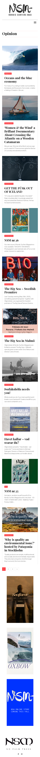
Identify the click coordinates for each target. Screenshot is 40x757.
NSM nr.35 (11, 491)
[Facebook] (18, 754)
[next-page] (17, 569)
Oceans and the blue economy (18, 79)
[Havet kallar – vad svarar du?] (20, 419)
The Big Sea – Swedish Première (20, 290)
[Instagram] (22, 754)
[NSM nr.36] (20, 220)
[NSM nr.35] (20, 471)
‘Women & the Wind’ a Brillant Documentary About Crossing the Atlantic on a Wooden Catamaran (19, 135)
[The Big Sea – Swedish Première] (20, 269)
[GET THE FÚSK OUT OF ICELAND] (20, 168)
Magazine (8, 73)
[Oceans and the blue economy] (20, 58)
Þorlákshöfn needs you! (17, 391)
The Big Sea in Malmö (19, 341)
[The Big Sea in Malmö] (20, 321)
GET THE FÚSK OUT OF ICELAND (18, 190)
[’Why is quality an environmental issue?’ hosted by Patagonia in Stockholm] (20, 519)
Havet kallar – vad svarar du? (16, 441)
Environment (9, 123)
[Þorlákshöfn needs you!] (20, 369)
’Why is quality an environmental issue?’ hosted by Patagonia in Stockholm (19, 545)
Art (6, 486)
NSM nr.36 (11, 240)
